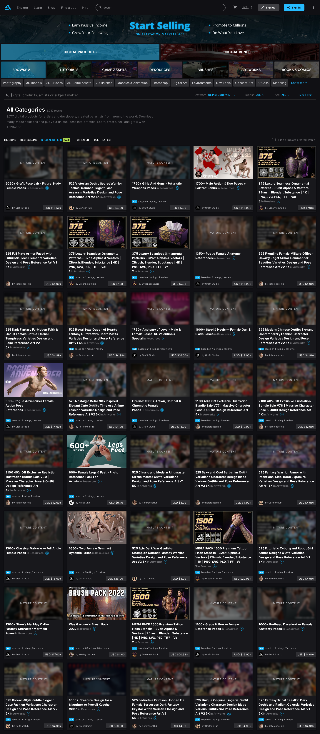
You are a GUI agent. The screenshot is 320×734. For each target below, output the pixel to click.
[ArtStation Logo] (7, 7)
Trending (10, 139)
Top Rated (82, 139)
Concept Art (244, 83)
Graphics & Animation (132, 83)
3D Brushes (54, 83)
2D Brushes (104, 83)
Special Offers (55, 139)
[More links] (313, 7)
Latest (107, 139)
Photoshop (160, 83)
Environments (202, 83)
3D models (34, 83)
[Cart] (235, 7)
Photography (12, 83)
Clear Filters (305, 95)
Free (96, 139)
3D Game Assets (79, 83)
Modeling (279, 83)
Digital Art (179, 83)
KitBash (263, 83)
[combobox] (161, 7)
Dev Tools (223, 83)
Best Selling (29, 139)
